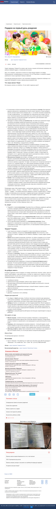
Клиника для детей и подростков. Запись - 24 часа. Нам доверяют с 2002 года (20, 365)
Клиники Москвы (30, 2)
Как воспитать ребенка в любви (13, 414)
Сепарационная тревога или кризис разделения (17, 402)
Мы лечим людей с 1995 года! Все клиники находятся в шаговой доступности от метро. (22, 391)
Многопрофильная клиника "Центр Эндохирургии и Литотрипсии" (21, 385)
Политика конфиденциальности (21, 485)
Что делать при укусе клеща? (12, 465)
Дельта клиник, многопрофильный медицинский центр (18, 354)
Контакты (6, 481)
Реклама (18, 480)
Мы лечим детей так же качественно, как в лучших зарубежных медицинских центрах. (22, 360)
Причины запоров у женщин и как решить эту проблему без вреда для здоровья (24, 462)
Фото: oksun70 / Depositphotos (12, 57)
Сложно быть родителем (11, 405)
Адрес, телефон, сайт (9, 379)
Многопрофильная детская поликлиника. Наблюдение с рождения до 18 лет (20, 369)
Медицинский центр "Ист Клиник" (13, 373)
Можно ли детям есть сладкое (13, 408)
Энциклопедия (14, 2)
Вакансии (6, 482)
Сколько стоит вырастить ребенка (13, 411)
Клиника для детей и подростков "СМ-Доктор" (16, 363)
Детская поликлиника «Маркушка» (13, 368)
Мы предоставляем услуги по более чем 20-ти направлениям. (17, 355)
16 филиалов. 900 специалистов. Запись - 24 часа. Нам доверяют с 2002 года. (20, 378)
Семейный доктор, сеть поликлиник (14, 381)
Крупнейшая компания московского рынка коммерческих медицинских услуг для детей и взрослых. (24, 382)
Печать (32, 394)
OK (31, 507)
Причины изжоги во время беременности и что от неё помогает (20, 456)
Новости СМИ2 (8, 474)
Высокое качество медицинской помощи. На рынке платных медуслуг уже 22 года (21, 386)
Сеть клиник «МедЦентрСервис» (13, 389)
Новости (22, 2)
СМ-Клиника (8, 376)
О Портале (7, 480)
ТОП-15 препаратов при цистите (13, 459)
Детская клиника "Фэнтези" (12, 358)
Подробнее (26, 507)
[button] (8, 436)
